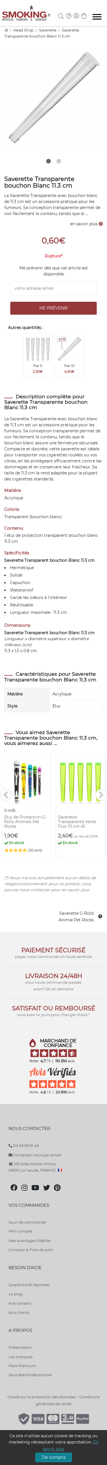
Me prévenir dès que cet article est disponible (53, 271)
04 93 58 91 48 (25, 1145)
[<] (5, 794)
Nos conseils (20, 1303)
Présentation (21, 1347)
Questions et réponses (29, 1284)
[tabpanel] (53, 98)
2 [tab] (58, 161)
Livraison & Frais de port (31, 1249)
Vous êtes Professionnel (30, 1375)
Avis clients (19, 1312)
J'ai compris (54, 1457)
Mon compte (20, 1231)
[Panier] (83, 16)
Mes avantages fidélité (30, 1240)
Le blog (16, 1294)
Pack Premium (23, 1365)
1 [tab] (48, 161)
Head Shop (24, 30)
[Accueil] (6, 30)
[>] (101, 794)
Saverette (48, 30)
